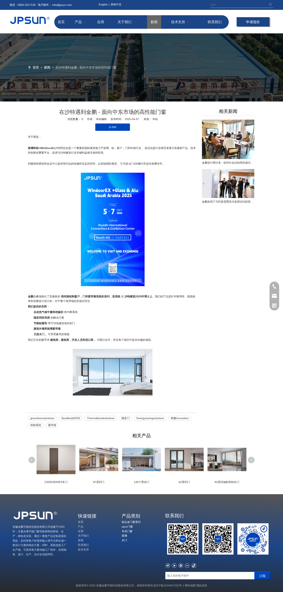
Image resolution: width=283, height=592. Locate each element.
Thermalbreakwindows (101, 418)
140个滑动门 (141, 482)
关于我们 (83, 535)
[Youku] (174, 565)
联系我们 (83, 544)
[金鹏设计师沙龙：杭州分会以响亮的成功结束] (228, 139)
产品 (80, 526)
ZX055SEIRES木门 (56, 482)
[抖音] (193, 565)
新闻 (80, 540)
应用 (80, 531)
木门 (124, 540)
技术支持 (83, 549)
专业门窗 (127, 531)
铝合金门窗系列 (131, 521)
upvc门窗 (127, 526)
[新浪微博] (167, 565)
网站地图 (190, 585)
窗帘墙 (52, 425)
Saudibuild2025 (70, 418)
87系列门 (98, 482)
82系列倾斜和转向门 (227, 482)
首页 (80, 521)
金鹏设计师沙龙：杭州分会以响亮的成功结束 (228, 162)
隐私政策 (201, 585)
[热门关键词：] (270, 5)
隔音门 (125, 418)
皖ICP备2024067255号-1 (169, 585)
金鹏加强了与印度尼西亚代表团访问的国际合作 (228, 201)
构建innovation (180, 418)
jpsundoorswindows (42, 418)
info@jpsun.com (62, 4)
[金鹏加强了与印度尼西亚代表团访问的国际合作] (228, 183)
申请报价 (253, 21)
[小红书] (187, 565)
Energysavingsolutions (150, 418)
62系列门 (184, 482)
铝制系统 (35, 425)
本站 (155, 119)
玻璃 (124, 535)
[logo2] (35, 516)
